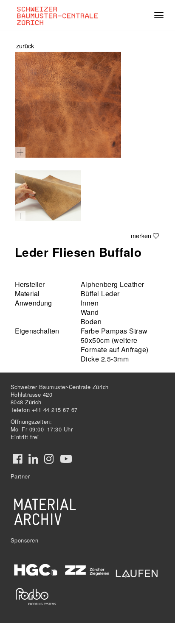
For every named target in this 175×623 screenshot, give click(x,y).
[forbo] (36, 596)
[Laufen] (137, 572)
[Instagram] (49, 459)
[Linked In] (33, 459)
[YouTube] (66, 459)
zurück (25, 45)
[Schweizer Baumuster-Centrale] (63, 15)
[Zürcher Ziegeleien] (86, 569)
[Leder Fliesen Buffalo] (68, 105)
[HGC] (36, 570)
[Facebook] (17, 459)
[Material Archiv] (45, 511)
